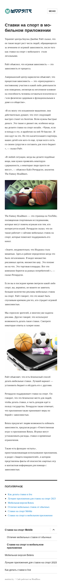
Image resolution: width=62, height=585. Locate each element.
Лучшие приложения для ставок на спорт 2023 (32, 498)
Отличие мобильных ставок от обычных (29, 506)
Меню (52, 11)
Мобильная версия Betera (21, 502)
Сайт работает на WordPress (28, 579)
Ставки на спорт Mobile (20, 511)
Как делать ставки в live (20, 494)
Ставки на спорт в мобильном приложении (30, 515)
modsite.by (9, 579)
